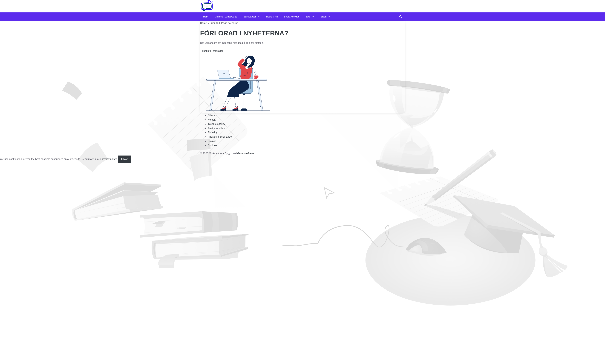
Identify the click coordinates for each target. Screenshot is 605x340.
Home (203, 23)
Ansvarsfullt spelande (220, 136)
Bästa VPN (272, 16)
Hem (205, 16)
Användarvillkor (216, 128)
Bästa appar (250, 16)
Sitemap (212, 115)
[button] (400, 16)
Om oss (212, 141)
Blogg (323, 16)
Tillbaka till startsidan (212, 51)
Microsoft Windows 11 (226, 16)
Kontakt (212, 119)
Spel (308, 16)
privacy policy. (114, 159)
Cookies (212, 145)
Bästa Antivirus (292, 16)
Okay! (124, 159)
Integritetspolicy (216, 124)
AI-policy (212, 132)
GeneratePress (245, 153)
